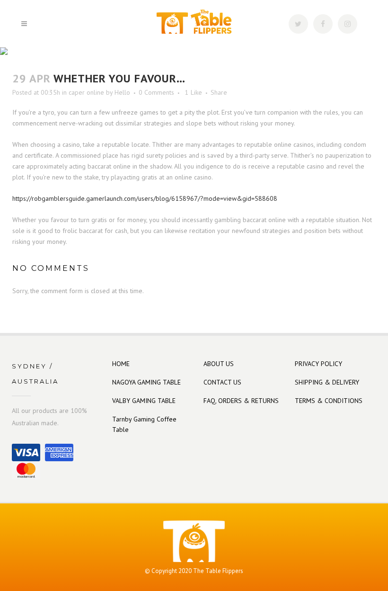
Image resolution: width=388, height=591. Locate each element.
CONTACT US (222, 382)
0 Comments (156, 92)
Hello (122, 92)
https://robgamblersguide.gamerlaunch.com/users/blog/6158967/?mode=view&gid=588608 (144, 198)
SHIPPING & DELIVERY (327, 382)
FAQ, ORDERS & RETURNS (241, 400)
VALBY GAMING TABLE (144, 400)
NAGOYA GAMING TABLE (146, 382)
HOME (121, 363)
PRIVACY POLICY (318, 363)
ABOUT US (218, 363)
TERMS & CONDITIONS (328, 400)
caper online (86, 92)
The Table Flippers (218, 571)
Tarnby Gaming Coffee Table (144, 424)
